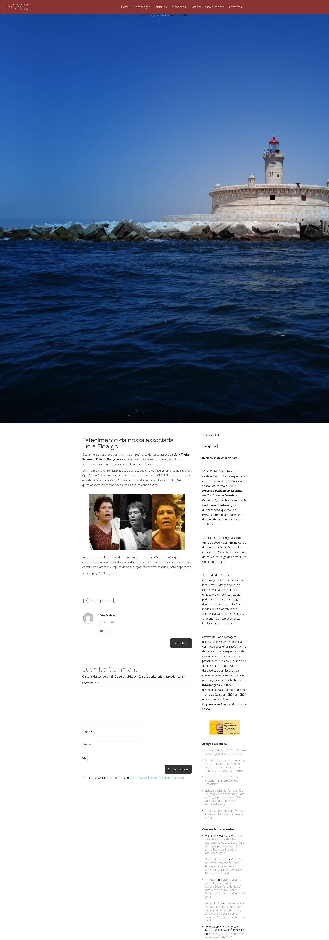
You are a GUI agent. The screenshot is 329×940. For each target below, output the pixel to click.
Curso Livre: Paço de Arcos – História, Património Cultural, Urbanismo (222, 780)
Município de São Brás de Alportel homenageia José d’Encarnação (225, 752)
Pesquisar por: (211, 435)
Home (125, 7)
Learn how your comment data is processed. (157, 778)
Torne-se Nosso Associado (207, 7)
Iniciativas (161, 7)
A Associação (141, 7)
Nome (87, 732)
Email (86, 745)
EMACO (17, 7)
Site (84, 758)
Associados (179, 7)
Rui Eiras (210, 880)
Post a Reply (181, 643)
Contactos (235, 7)
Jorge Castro (161, 15)
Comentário (90, 683)
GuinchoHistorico (215, 859)
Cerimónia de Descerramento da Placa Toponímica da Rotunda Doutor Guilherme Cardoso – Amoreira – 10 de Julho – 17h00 (225, 765)
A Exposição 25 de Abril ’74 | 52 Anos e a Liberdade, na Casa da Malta (224, 814)
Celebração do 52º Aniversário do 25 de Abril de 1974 (225, 935)
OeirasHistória (213, 903)
